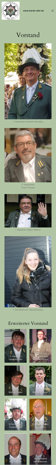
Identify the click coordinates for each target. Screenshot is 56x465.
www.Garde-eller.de (33, 10)
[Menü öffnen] (52, 10)
